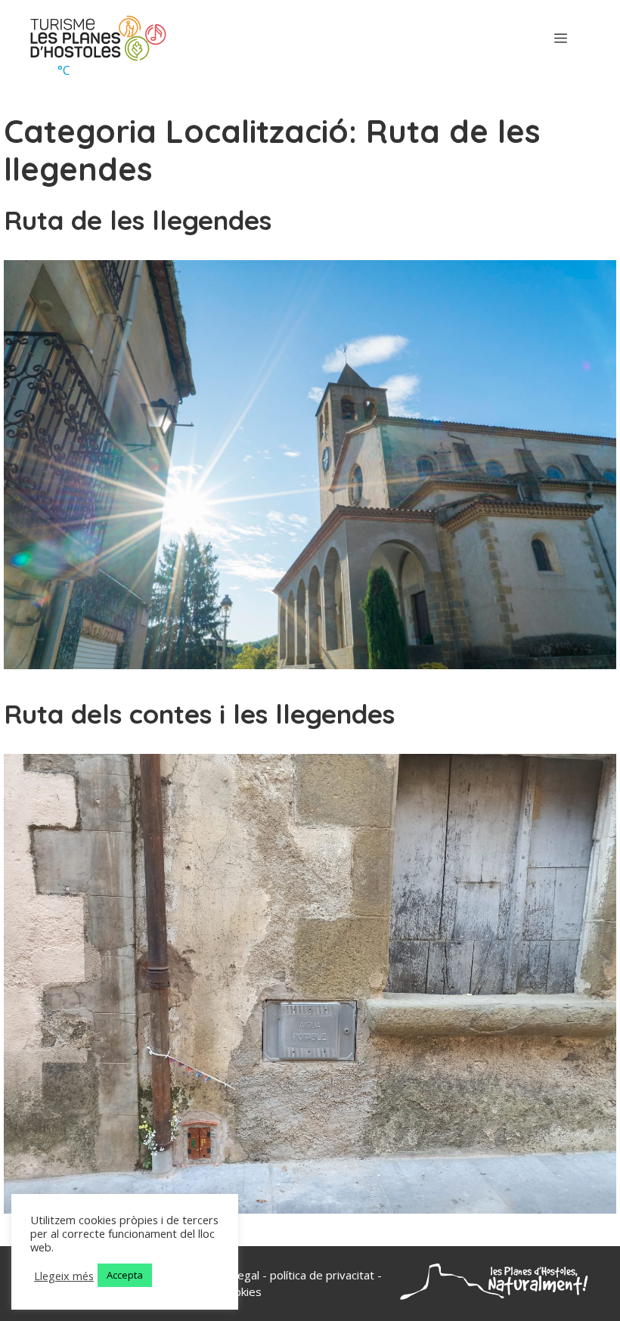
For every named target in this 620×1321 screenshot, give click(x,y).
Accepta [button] (125, 1275)
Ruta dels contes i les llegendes (199, 713)
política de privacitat (322, 1274)
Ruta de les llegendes (137, 220)
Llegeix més (64, 1275)
